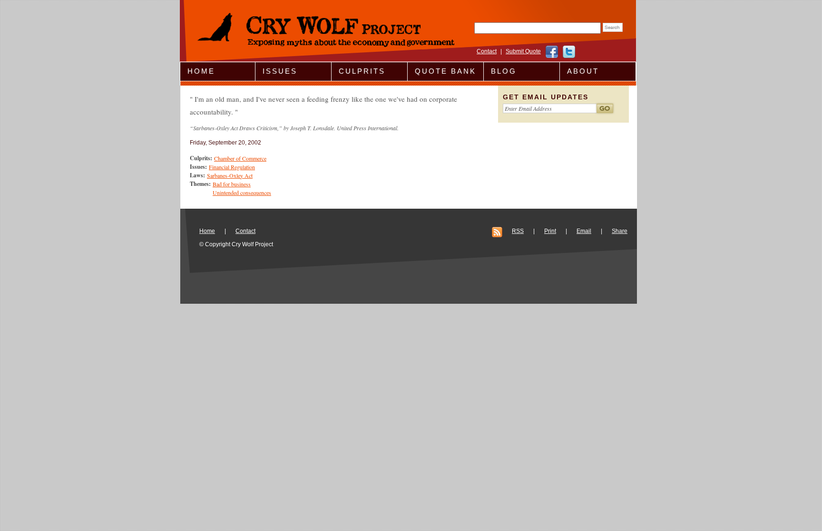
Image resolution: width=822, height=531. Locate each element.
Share (619, 231)
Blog (504, 71)
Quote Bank (445, 71)
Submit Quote (523, 51)
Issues (280, 71)
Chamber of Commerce (240, 158)
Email (584, 231)
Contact (487, 51)
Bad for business (232, 184)
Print (550, 231)
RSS (518, 231)
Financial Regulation (232, 167)
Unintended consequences (242, 192)
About (583, 71)
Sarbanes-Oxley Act (230, 175)
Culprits (362, 71)
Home (201, 71)
